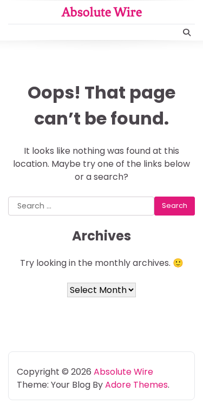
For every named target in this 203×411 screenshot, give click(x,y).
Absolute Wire (102, 11)
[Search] (187, 32)
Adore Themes (136, 385)
